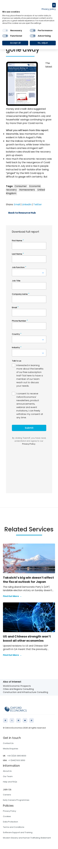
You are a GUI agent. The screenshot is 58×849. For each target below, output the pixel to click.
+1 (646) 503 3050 (16, 760)
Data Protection (10, 821)
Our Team (8, 776)
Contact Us (8, 743)
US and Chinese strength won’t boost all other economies (27, 638)
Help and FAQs (10, 781)
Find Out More (12, 596)
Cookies (7, 816)
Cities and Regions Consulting (18, 689)
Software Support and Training (17, 832)
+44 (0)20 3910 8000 (16, 755)
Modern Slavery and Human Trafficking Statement (27, 838)
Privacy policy (49, 9)
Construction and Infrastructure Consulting (25, 692)
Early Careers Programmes (16, 800)
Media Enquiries (10, 748)
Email (17, 204)
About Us (7, 771)
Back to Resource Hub (22, 213)
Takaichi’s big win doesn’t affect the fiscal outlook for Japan (28, 580)
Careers (7, 794)
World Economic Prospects (17, 685)
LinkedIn (26, 204)
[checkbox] (5, 30)
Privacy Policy (9, 811)
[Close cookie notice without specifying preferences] (54, 5)
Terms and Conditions (13, 827)
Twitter (37, 204)
